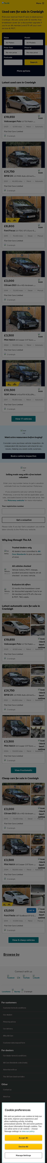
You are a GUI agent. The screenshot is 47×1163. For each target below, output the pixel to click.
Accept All (23, 1138)
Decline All (23, 1146)
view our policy (28, 1131)
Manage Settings (23, 1155)
